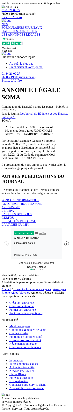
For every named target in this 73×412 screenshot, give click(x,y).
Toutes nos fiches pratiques (25, 313)
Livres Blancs (17, 374)
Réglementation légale (23, 343)
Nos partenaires (18, 381)
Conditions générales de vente (27, 329)
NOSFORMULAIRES (13, 25)
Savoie (24, 292)
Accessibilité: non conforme (26, 388)
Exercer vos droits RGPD (25, 340)
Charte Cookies (18, 333)
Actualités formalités (21, 367)
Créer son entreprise (21, 302)
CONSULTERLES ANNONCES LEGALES (21, 32)
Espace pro (16, 360)
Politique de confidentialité (25, 336)
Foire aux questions (21, 377)
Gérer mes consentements (25, 347)
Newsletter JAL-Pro (21, 370)
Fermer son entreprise (22, 309)
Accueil (6, 289)
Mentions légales (19, 326)
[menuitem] (40, 63)
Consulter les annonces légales (32, 289)
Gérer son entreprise (21, 306)
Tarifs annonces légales (23, 363)
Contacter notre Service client (27, 384)
